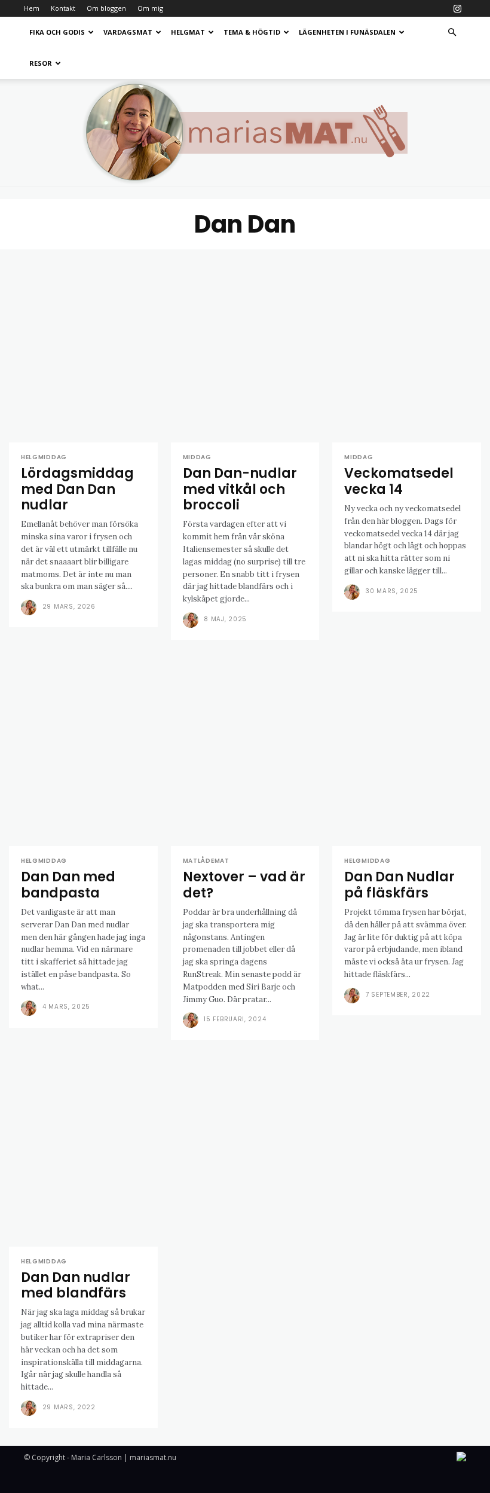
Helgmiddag (44, 457)
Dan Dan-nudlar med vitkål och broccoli (240, 489)
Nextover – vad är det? (244, 885)
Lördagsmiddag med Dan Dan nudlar (77, 489)
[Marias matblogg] (245, 133)
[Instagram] (457, 8)
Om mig (150, 8)
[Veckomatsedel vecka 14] (406, 345)
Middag (197, 457)
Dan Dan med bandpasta (68, 885)
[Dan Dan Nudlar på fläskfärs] (406, 749)
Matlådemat (206, 861)
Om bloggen (106, 8)
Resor (40, 63)
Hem (31, 8)
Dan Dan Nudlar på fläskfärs (399, 885)
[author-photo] (30, 607)
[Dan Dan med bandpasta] (83, 749)
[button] (451, 32)
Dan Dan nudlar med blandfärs (75, 1285)
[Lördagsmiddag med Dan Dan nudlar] (83, 345)
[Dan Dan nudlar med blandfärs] (83, 1149)
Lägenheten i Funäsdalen (347, 32)
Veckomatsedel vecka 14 (399, 481)
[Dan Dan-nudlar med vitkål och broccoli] (245, 345)
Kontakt (63, 8)
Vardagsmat (127, 32)
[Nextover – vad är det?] (245, 749)
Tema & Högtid (251, 32)
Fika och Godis (57, 32)
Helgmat (188, 32)
